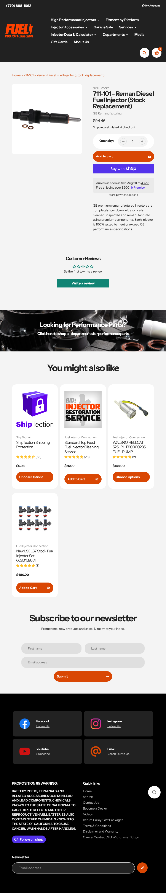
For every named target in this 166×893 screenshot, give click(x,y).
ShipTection (24, 437)
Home (16, 75)
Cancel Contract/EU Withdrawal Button (111, 837)
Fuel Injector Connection (80, 437)
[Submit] (142, 867)
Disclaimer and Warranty (100, 831)
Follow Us (42, 726)
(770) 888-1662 (18, 5)
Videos (88, 814)
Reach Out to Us (118, 754)
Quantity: (106, 141)
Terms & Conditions (97, 826)
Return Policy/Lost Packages (103, 820)
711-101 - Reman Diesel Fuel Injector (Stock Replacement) (64, 75)
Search (88, 797)
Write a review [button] (83, 283)
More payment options (123, 194)
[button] (154, 792)
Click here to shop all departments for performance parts (83, 333)
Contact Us (91, 803)
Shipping (99, 127)
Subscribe (43, 754)
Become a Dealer (95, 808)
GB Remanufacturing (107, 113)
